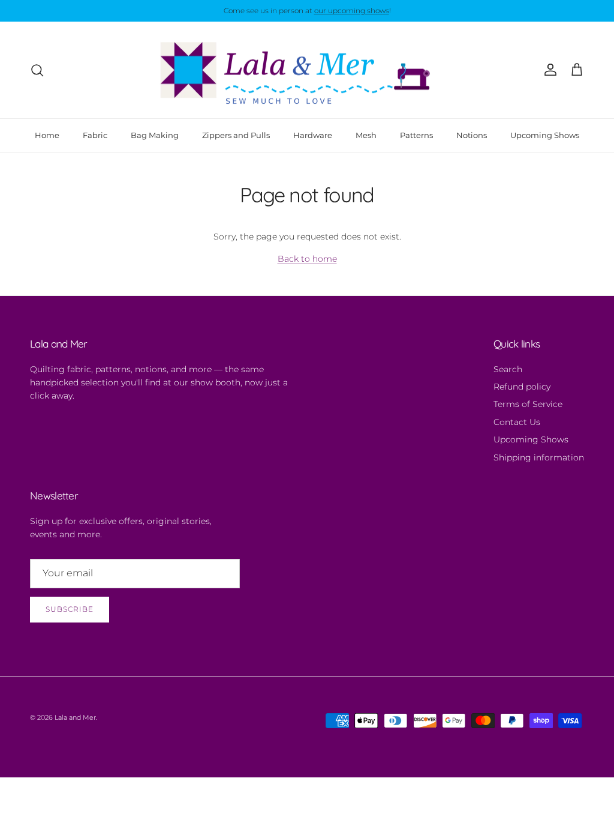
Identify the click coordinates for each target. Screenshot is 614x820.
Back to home (307, 258)
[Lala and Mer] (307, 70)
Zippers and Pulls (236, 135)
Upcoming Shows (544, 135)
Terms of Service (527, 404)
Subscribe (70, 608)
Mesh (366, 135)
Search (507, 369)
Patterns (416, 135)
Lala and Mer (75, 717)
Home (47, 135)
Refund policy (521, 386)
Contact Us (516, 422)
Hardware (312, 135)
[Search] (37, 70)
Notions (471, 135)
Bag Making (155, 135)
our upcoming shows (351, 10)
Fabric (95, 135)
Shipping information (538, 457)
